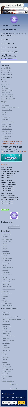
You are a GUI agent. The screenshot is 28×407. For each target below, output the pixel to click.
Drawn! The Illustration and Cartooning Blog (14, 319)
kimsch (24, 151)
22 (1, 77)
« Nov (2, 81)
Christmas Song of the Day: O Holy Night (11, 143)
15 (1, 74)
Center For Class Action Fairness (10, 107)
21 (11, 74)
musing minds (14, 5)
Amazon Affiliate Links (14, 226)
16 (3, 74)
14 (11, 72)
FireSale (3, 86)
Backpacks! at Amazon (14, 228)
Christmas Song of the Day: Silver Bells (12, 141)
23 (3, 77)
